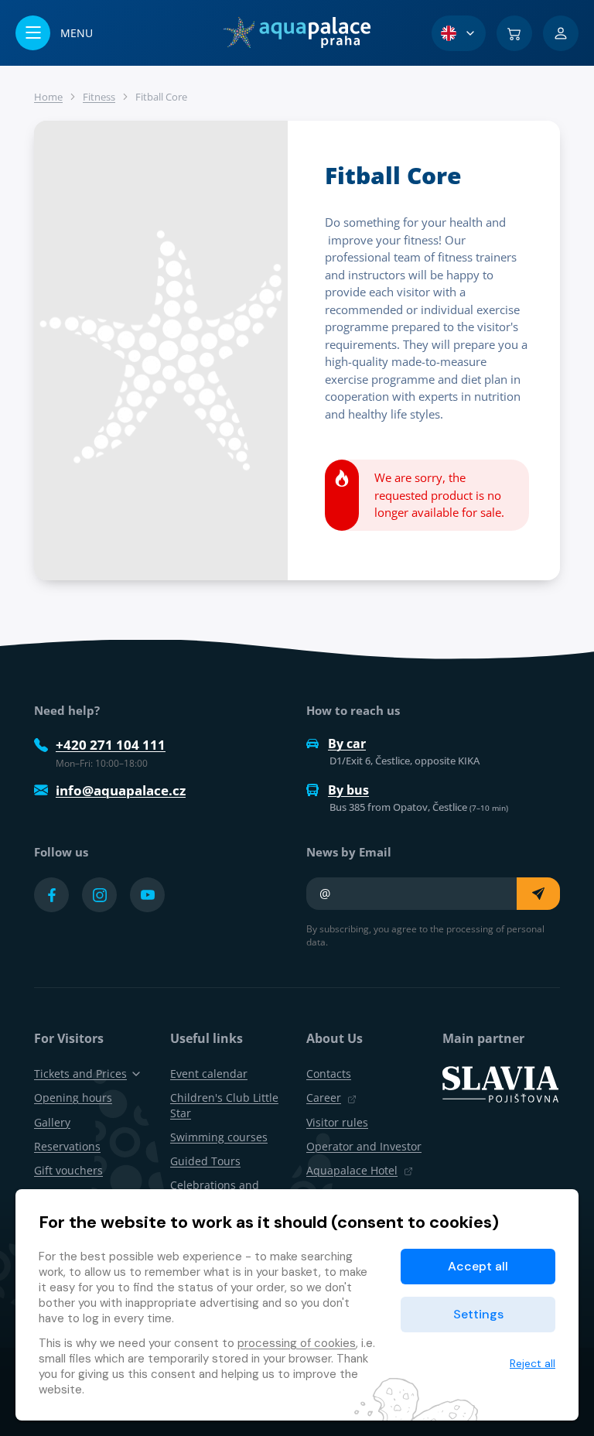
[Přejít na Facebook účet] (51, 894)
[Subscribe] (538, 893)
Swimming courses (219, 1137)
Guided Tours (205, 1161)
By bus (348, 789)
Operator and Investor (364, 1146)
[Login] (561, 33)
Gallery (52, 1122)
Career (323, 1097)
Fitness (99, 97)
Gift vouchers (68, 1170)
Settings (478, 1314)
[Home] (296, 32)
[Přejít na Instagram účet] (99, 894)
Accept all (478, 1266)
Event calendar (209, 1073)
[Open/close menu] (54, 32)
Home (48, 97)
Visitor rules (337, 1122)
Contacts (328, 1073)
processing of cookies (296, 1343)
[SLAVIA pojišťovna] (500, 1083)
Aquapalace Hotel (352, 1170)
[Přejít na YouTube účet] (147, 894)
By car (347, 743)
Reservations (67, 1146)
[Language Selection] (459, 33)
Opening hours (73, 1097)
